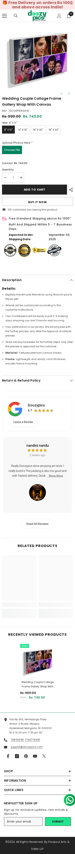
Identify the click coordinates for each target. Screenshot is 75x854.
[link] (19, 604)
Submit (58, 822)
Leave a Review (23, 422)
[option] (37, 58)
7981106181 (17, 739)
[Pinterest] (26, 756)
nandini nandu (37, 445)
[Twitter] (44, 756)
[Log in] (59, 16)
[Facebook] (8, 756)
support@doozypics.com (27, 747)
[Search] (15, 15)
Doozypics (36, 405)
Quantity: (8, 169)
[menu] (4, 15)
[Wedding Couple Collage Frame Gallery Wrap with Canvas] (37, 661)
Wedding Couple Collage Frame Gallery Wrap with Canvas (37, 684)
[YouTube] (35, 756)
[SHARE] (70, 190)
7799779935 (32, 739)
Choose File (12, 150)
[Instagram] (17, 756)
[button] (68, 798)
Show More (56, 475)
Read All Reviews (37, 523)
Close (71, 3)
